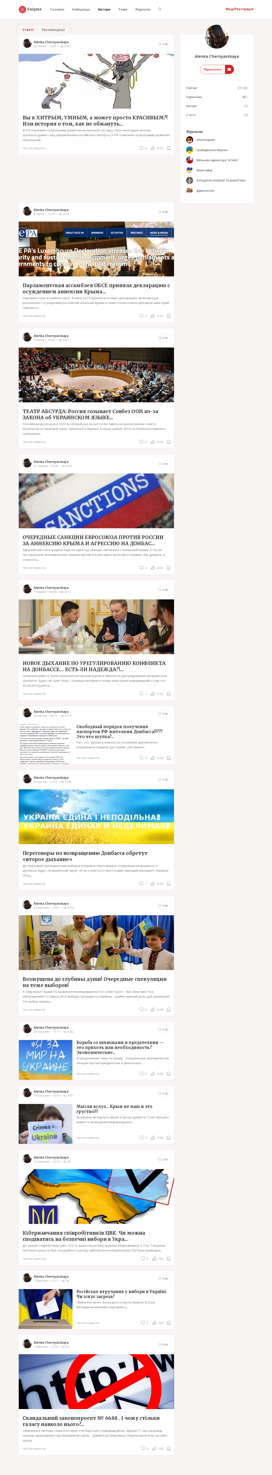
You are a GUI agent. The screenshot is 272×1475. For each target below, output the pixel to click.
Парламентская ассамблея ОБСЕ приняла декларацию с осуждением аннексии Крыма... (96, 288)
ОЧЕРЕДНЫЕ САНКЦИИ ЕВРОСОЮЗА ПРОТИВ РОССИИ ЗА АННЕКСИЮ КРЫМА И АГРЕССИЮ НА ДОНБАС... (93, 540)
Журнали (142, 9)
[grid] (96, 748)
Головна (57, 9)
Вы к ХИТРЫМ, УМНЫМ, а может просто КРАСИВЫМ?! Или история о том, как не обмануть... (95, 121)
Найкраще (81, 9)
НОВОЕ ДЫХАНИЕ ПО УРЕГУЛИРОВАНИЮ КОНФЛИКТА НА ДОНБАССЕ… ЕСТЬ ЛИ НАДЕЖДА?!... (94, 666)
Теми (122, 9)
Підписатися (212, 69)
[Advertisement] (96, 178)
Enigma (30, 9)
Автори (104, 9)
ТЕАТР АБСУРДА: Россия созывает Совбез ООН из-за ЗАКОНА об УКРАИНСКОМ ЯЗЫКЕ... (90, 414)
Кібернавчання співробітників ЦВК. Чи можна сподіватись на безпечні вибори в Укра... (84, 1236)
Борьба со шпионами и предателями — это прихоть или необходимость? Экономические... (120, 1047)
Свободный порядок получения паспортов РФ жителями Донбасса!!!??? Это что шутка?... (119, 731)
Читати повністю (34, 148)
